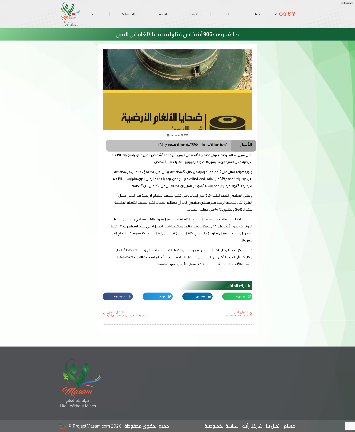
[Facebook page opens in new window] (281, 14)
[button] (237, 296)
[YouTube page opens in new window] (293, 14)
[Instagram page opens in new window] (289, 14)
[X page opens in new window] (285, 14)
